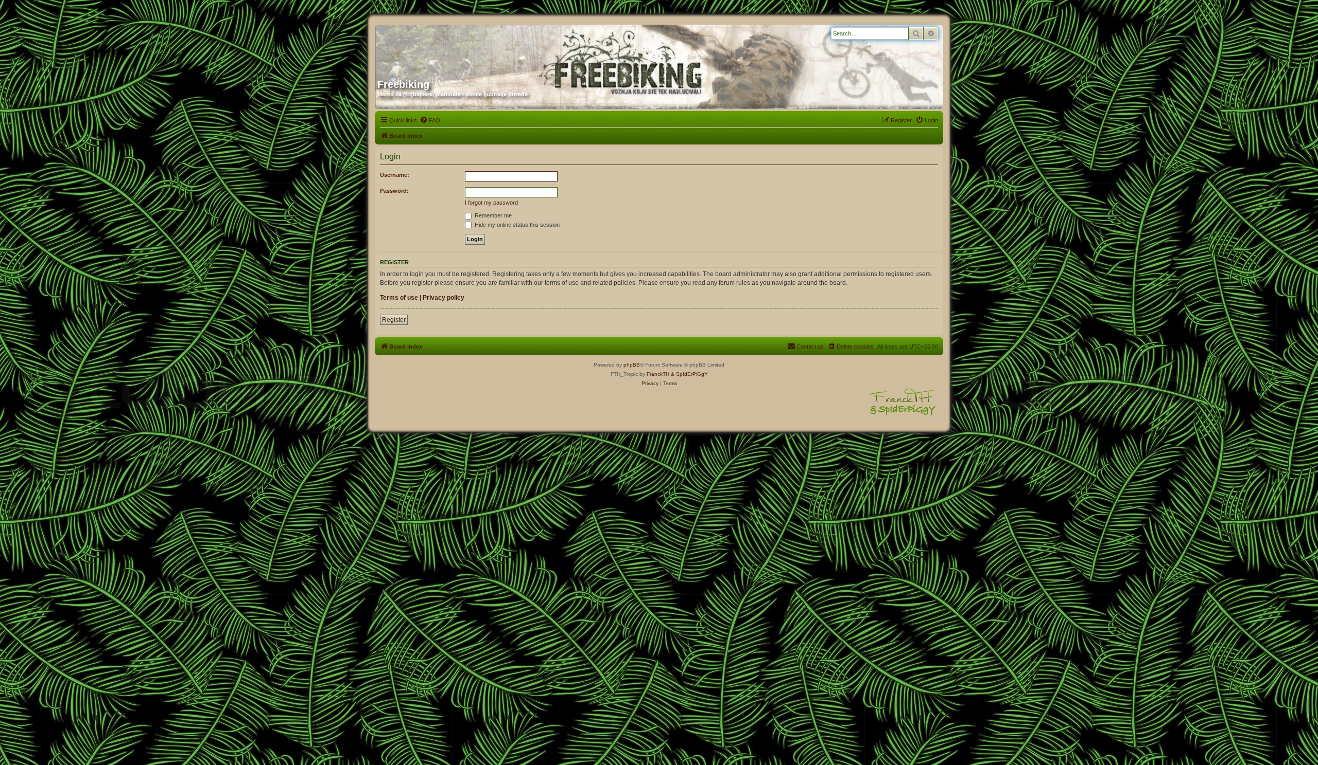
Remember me (492, 215)
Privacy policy (443, 297)
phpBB (631, 365)
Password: (394, 191)
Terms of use (399, 297)
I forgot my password (491, 202)
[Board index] (476, 47)
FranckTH (658, 374)
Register (394, 319)
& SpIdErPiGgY (689, 374)
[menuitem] (430, 120)
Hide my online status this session (516, 225)
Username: (394, 175)
